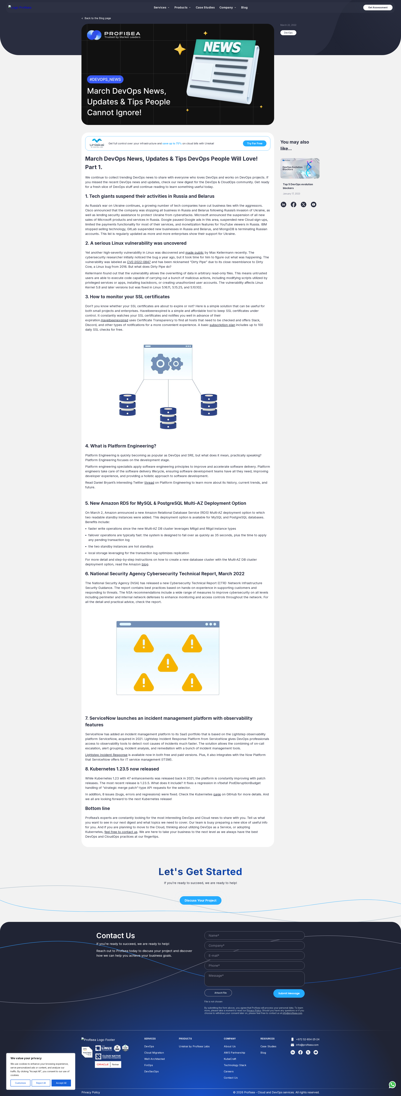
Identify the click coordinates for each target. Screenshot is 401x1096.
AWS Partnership (234, 1052)
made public (194, 252)
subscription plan (222, 325)
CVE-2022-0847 (139, 262)
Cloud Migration (154, 1052)
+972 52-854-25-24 (308, 1039)
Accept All (61, 1083)
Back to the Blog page (96, 18)
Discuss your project (200, 900)
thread (149, 482)
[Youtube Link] (316, 1053)
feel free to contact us (120, 832)
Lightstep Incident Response (106, 755)
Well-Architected (154, 1058)
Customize (20, 1083)
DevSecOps (151, 1071)
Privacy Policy (254, 1010)
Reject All (41, 1083)
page (217, 794)
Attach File (220, 992)
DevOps (149, 1046)
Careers (229, 1071)
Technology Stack (235, 1065)
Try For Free (254, 143)
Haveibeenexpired (114, 320)
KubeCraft (230, 1058)
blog (145, 564)
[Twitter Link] (308, 1053)
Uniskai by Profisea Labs (194, 1046)
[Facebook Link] (300, 1053)
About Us (230, 1046)
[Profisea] (19, 7)
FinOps (148, 1065)
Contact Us (231, 1077)
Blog (244, 7)
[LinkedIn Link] (293, 1053)
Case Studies (205, 7)
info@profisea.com (292, 1013)
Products (181, 7)
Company (226, 7)
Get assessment (378, 7)
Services (160, 7)
